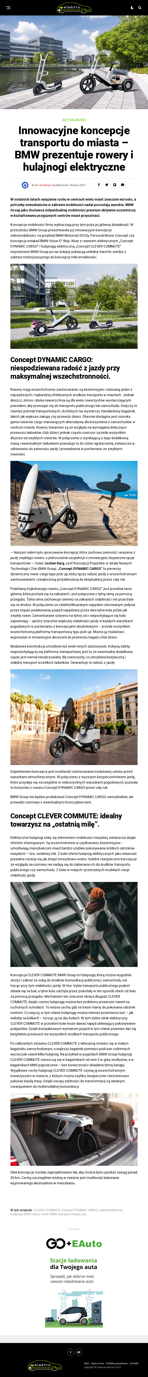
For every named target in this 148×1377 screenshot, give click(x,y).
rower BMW (49, 1214)
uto (84, 1214)
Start (86, 1363)
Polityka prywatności (117, 1363)
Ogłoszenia (97, 1363)
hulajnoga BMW (20, 1214)
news (36, 1214)
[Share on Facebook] (98, 184)
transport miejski (69, 1214)
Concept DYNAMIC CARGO (80, 1210)
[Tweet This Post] (106, 184)
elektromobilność (110, 1210)
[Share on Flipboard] (114, 184)
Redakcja (45, 185)
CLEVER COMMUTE (47, 1210)
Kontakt (134, 1363)
